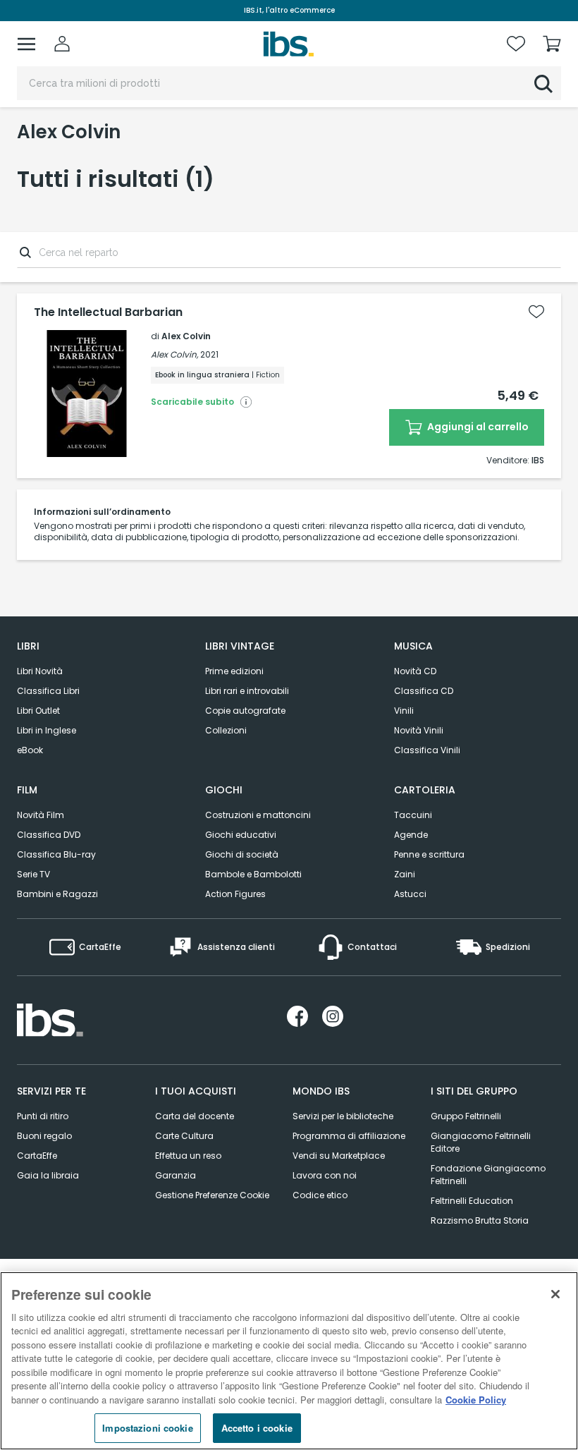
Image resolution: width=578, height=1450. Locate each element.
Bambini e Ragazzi (57, 894)
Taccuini (413, 815)
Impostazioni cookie (147, 1427)
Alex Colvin (186, 336)
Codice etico (320, 1195)
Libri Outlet (38, 711)
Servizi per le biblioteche (343, 1116)
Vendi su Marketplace (339, 1156)
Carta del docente (194, 1116)
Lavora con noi (325, 1175)
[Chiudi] (555, 1294)
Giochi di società (241, 854)
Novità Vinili (418, 730)
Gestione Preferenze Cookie (212, 1195)
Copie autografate (245, 711)
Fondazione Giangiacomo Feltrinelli (488, 1174)
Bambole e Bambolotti (253, 874)
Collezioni (226, 730)
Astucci (410, 894)
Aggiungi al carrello (477, 427)
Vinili (404, 711)
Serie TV (33, 874)
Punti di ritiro (42, 1116)
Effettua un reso (188, 1156)
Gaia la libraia (48, 1175)
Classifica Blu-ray (56, 854)
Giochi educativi (240, 835)
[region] (289, 1361)
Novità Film (40, 815)
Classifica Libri (48, 691)
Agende (411, 835)
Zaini (404, 874)
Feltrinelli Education (472, 1201)
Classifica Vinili (427, 750)
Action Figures (235, 894)
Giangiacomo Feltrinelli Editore (481, 1142)
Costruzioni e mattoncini (258, 815)
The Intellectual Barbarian (108, 312)
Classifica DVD (48, 835)
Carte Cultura (184, 1136)
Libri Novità (40, 671)
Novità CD (415, 671)
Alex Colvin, (174, 354)
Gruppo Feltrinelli (466, 1116)
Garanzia (175, 1175)
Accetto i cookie (257, 1427)
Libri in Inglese (46, 730)
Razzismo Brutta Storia (480, 1220)
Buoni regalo (44, 1136)
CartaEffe (37, 1156)
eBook (30, 750)
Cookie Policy (475, 1399)
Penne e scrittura (429, 854)
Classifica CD (423, 691)
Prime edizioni (234, 671)
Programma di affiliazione (349, 1136)
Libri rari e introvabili (247, 691)
